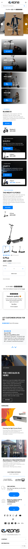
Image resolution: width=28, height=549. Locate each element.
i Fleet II (12, 181)
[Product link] (14, 130)
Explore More (14, 33)
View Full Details (6, 278)
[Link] (14, 47)
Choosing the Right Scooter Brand (12, 428)
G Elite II (12, 154)
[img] (5, 323)
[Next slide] (26, 24)
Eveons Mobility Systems (12, 534)
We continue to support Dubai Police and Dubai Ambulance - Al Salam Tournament (14, 460)
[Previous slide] (2, 24)
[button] (2, 2)
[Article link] (14, 422)
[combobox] (14, 6)
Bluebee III (12, 129)
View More (14, 304)
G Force (12, 213)
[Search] (25, 5)
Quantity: (5, 265)
